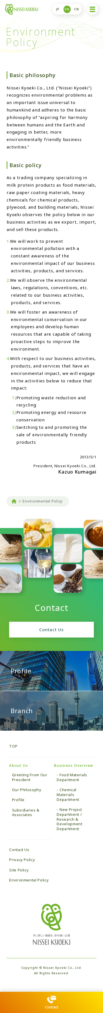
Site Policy (19, 870)
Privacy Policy (22, 859)
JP (57, 9)
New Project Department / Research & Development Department (69, 819)
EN (67, 9)
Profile (18, 799)
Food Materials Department (72, 777)
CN (76, 9)
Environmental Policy (29, 880)
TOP (13, 746)
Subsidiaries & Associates (25, 812)
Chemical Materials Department (68, 794)
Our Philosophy (26, 789)
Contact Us (51, 629)
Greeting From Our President (29, 777)
